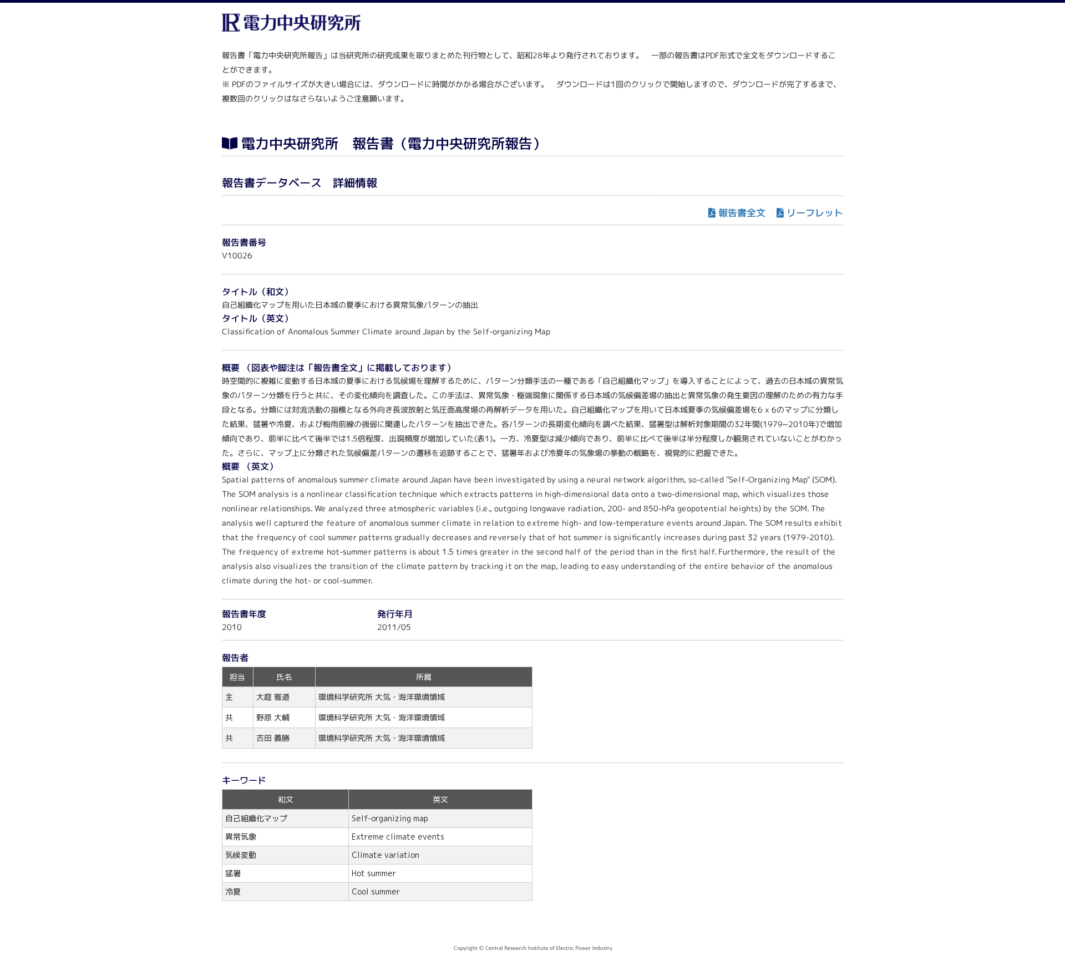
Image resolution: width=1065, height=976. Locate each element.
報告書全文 (741, 212)
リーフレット (815, 212)
